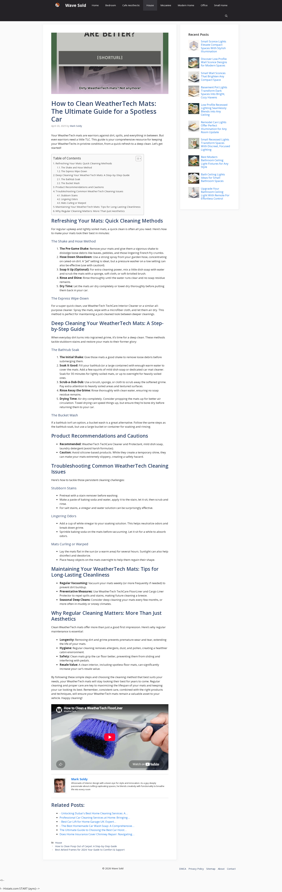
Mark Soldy (79, 779)
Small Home (220, 5)
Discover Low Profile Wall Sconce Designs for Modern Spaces (214, 62)
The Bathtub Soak (70, 179)
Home (95, 5)
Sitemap (210, 868)
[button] (226, 16)
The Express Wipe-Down (74, 171)
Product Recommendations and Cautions (79, 187)
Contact (231, 868)
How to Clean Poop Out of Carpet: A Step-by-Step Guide (86, 846)
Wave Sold (75, 5)
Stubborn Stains (69, 195)
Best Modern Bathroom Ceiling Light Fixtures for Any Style (214, 162)
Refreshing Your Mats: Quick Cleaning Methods (83, 163)
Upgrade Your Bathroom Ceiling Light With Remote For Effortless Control (215, 193)
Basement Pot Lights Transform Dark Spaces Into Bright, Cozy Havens (214, 92)
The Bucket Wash (70, 183)
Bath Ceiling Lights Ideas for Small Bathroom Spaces (213, 177)
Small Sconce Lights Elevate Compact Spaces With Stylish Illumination (213, 46)
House (150, 5)
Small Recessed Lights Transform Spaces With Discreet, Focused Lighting (215, 144)
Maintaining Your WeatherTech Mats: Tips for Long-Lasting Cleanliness (98, 206)
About (221, 868)
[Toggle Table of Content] (137, 158)
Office (204, 5)
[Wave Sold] (57, 5)
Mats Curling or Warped (73, 202)
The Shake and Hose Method (76, 167)
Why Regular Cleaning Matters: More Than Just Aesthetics (90, 211)
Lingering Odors (69, 199)
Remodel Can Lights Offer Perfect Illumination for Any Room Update (214, 127)
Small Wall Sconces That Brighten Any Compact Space (213, 76)
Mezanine (165, 5)
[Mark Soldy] (59, 792)
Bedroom (110, 5)
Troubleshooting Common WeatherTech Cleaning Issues (89, 191)
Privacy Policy (196, 868)
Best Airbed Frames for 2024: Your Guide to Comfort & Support (90, 849)
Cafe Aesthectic (131, 5)
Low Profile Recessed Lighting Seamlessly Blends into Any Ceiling (214, 109)
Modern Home (186, 5)
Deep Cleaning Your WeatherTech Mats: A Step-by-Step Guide (92, 175)
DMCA (182, 868)
